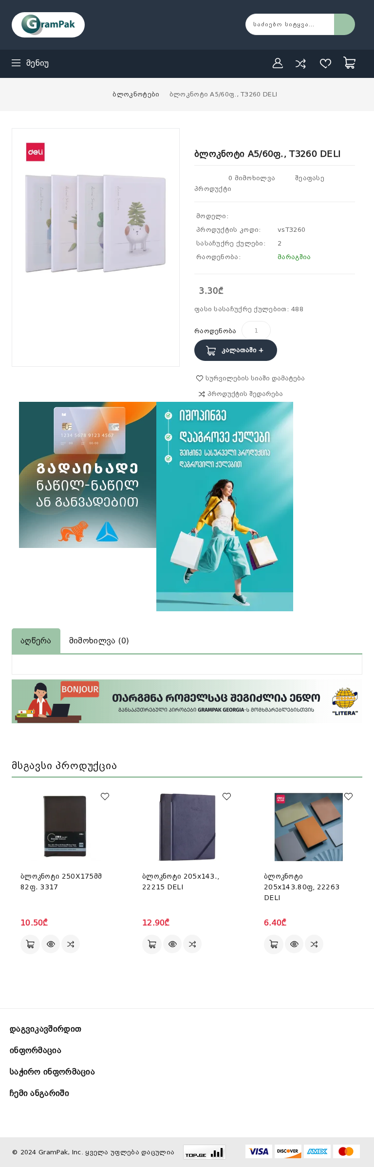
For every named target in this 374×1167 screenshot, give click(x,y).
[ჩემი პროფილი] (278, 63)
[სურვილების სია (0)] (326, 63)
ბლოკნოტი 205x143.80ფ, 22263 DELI (301, 887)
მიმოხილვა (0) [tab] (99, 640)
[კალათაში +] (30, 944)
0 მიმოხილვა (251, 178)
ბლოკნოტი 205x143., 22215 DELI (180, 881)
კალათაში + (242, 350)
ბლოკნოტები (135, 94)
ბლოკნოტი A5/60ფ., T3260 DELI (223, 94)
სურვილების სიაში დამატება (255, 378)
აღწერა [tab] (36, 640)
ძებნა (344, 24)
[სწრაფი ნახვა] (50, 944)
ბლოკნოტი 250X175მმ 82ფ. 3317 (61, 881)
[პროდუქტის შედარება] (300, 63)
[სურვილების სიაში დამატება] (105, 797)
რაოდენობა (215, 331)
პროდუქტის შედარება (245, 393)
